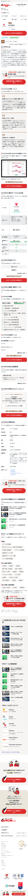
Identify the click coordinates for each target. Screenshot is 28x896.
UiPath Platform (13, 737)
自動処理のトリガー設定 (7, 552)
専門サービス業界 (6, 571)
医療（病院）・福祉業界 (7, 568)
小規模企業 (22, 587)
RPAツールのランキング (6, 611)
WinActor (11, 730)
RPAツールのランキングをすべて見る (11, 752)
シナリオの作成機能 (6, 544)
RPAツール (14, 610)
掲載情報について (17, 44)
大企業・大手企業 (6, 587)
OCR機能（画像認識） (7, 550)
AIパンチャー (13, 474)
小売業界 (4, 565)
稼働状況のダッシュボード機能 (8, 555)
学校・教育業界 (5, 580)
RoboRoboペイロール (16, 473)
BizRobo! (13, 470)
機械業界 (21, 571)
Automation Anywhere (15, 744)
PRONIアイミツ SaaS (5, 610)
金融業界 (20, 580)
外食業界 (18, 565)
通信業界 (15, 571)
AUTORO (11, 25)
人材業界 (14, 580)
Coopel (11, 716)
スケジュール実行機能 (19, 550)
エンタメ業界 (17, 574)
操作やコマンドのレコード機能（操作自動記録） (12, 547)
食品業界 (11, 565)
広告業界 (4, 577)
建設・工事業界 (18, 568)
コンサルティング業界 (7, 574)
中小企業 (15, 587)
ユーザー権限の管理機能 (7, 558)
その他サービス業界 (13, 577)
